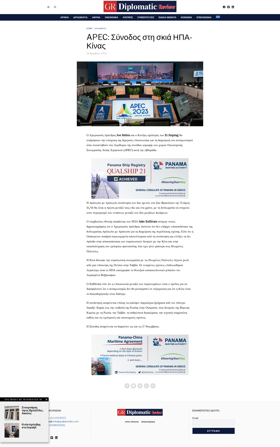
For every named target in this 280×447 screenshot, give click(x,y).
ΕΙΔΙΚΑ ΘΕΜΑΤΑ (167, 17)
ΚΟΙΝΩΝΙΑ (186, 17)
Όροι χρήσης (132, 422)
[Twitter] (228, 7)
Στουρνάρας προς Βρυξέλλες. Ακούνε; (32, 410)
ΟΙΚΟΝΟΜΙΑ (111, 17)
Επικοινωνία (148, 422)
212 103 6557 (58, 417)
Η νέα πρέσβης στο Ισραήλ (31, 426)
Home (90, 28)
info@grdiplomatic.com (66, 421)
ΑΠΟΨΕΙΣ (128, 17)
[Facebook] (224, 7)
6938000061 (57, 425)
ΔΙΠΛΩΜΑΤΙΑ (80, 17)
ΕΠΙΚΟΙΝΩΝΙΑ (204, 17)
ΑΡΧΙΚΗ (64, 17)
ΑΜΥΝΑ (96, 17)
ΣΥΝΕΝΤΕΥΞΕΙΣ (145, 17)
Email (195, 418)
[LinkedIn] (233, 7)
